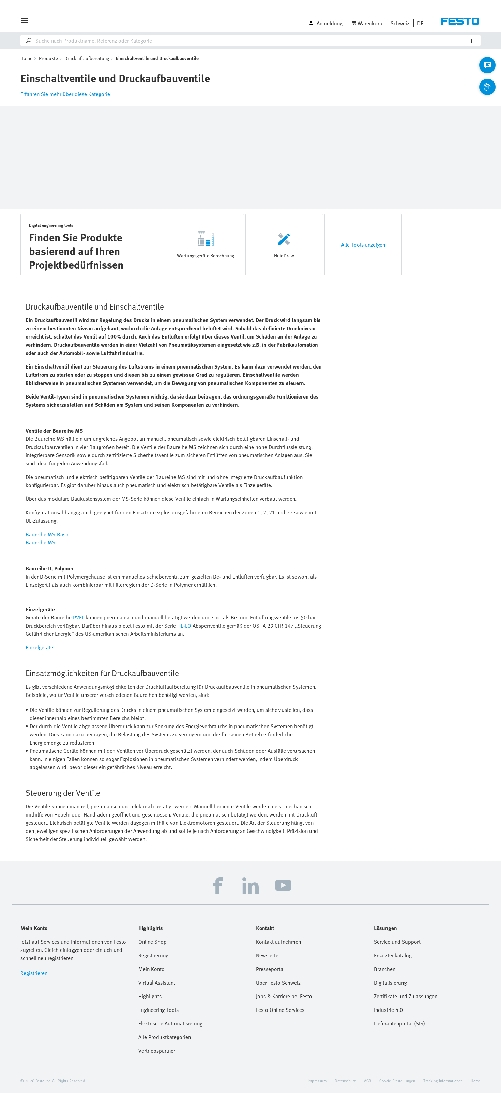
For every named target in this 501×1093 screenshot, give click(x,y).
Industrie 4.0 (388, 1010)
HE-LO (184, 626)
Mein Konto (151, 969)
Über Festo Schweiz (278, 982)
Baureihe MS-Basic (47, 534)
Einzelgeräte (39, 647)
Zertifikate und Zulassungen (405, 996)
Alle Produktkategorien (164, 1037)
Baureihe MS (40, 542)
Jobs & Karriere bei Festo (284, 996)
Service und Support (397, 942)
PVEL (78, 617)
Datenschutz (345, 1081)
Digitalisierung (390, 982)
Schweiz (400, 23)
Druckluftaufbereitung (86, 58)
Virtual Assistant (156, 982)
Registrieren (33, 973)
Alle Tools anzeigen (363, 245)
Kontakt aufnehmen (278, 942)
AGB (367, 1081)
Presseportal (270, 969)
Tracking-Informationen (442, 1081)
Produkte (48, 58)
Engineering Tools (158, 1010)
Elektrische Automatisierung (170, 1023)
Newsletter (268, 955)
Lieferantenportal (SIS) (399, 1023)
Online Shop (152, 942)
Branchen (384, 969)
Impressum (317, 1081)
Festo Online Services (280, 1010)
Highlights (150, 996)
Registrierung (153, 955)
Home (26, 58)
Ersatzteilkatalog (393, 955)
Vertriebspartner (156, 1051)
